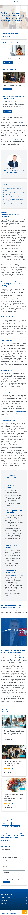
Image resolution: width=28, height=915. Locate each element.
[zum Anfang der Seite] (24, 912)
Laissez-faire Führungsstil (16, 575)
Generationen (17, 689)
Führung (13, 820)
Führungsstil (24, 122)
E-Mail (5, 866)
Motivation (5, 826)
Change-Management (20, 411)
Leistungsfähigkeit (15, 826)
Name (5, 860)
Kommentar (6, 872)
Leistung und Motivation (7, 363)
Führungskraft (6, 823)
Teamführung (15, 823)
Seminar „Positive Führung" (15, 140)
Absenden (6, 882)
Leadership (5, 820)
